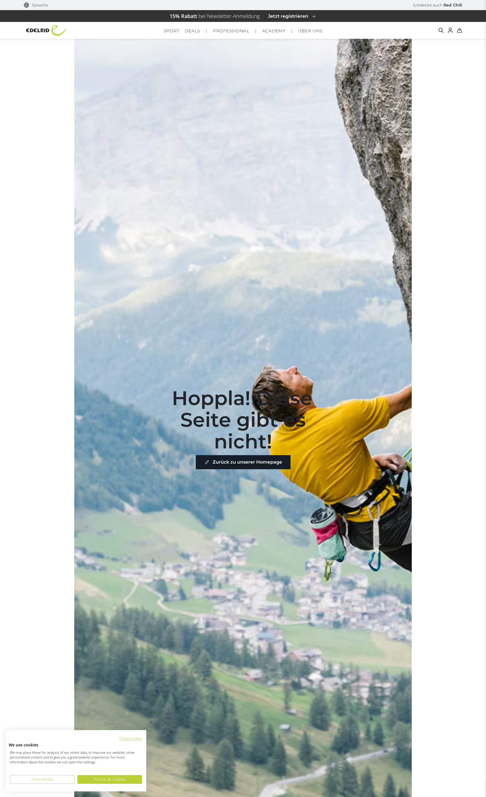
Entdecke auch (437, 5)
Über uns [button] (310, 30)
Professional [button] (231, 30)
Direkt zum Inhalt (243, 4)
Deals (192, 30)
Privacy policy (130, 738)
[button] (36, 5)
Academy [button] (273, 30)
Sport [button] (171, 30)
